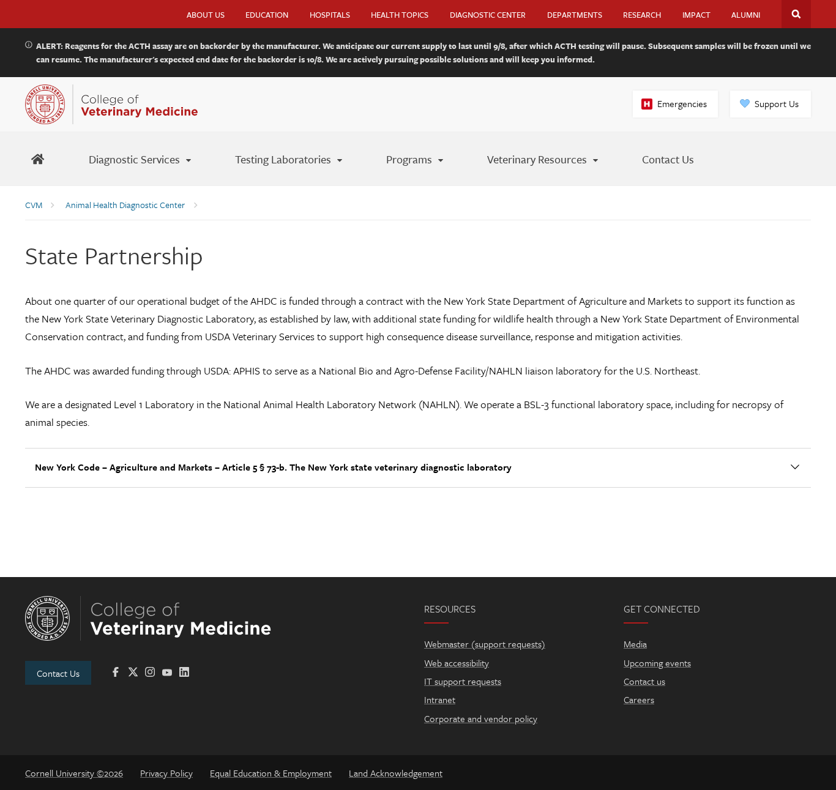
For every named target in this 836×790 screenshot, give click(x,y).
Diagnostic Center (488, 15)
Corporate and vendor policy (480, 718)
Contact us (644, 681)
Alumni (745, 15)
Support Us (777, 103)
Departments (574, 15)
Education (266, 15)
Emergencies (682, 103)
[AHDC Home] (38, 158)
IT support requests (462, 681)
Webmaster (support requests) (484, 643)
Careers (639, 699)
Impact (696, 15)
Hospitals (330, 15)
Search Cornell (796, 14)
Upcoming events (657, 662)
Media (635, 643)
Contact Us (58, 673)
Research (642, 15)
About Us (206, 15)
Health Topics (399, 15)
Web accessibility (456, 662)
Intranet (439, 699)
